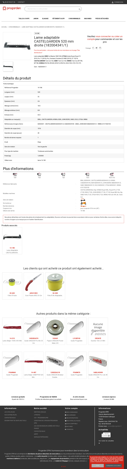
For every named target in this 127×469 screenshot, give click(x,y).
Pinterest (100, 48)
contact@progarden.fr (115, 426)
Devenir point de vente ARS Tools (15, 420)
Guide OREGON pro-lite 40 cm (98, 375)
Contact (21, 2)
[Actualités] (106, 435)
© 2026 (63, 466)
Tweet (96, 48)
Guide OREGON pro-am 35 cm (33, 340)
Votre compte (71, 408)
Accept (97, 465)
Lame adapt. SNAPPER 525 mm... (33, 375)
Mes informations (72, 418)
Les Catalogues (9, 412)
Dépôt (36, 434)
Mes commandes (71, 412)
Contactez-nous (9, 417)
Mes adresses (71, 415)
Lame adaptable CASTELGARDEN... (12, 250)
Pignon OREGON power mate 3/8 (55, 340)
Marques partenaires (41, 437)
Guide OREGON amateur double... (55, 375)
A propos (37, 415)
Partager (93, 48)
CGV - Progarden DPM (41, 417)
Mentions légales (40, 412)
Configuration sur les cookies (113, 465)
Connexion (69, 429)
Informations (105, 408)
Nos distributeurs (10, 415)
